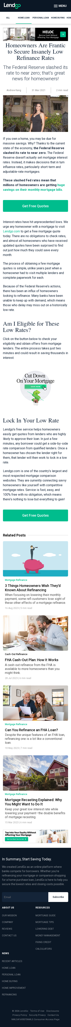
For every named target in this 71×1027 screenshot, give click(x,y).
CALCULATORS (44, 949)
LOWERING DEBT (45, 928)
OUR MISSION (9, 915)
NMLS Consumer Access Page (43, 1019)
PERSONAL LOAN (11, 974)
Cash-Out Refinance (16, 654)
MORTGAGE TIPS (45, 922)
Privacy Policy (19, 1015)
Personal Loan (41, 18)
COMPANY (7, 922)
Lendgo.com (11, 231)
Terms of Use (37, 1011)
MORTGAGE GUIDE (46, 915)
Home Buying (58, 18)
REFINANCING (9, 994)
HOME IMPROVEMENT (14, 988)
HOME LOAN (8, 968)
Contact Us (53, 1015)
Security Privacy (37, 1015)
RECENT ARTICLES (12, 961)
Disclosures (52, 1011)
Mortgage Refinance (16, 580)
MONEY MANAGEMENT (48, 935)
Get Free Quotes (35, 206)
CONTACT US (9, 935)
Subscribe (58, 897)
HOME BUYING (10, 981)
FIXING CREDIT (43, 942)
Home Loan (24, 18)
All (8, 18)
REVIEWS (7, 928)
